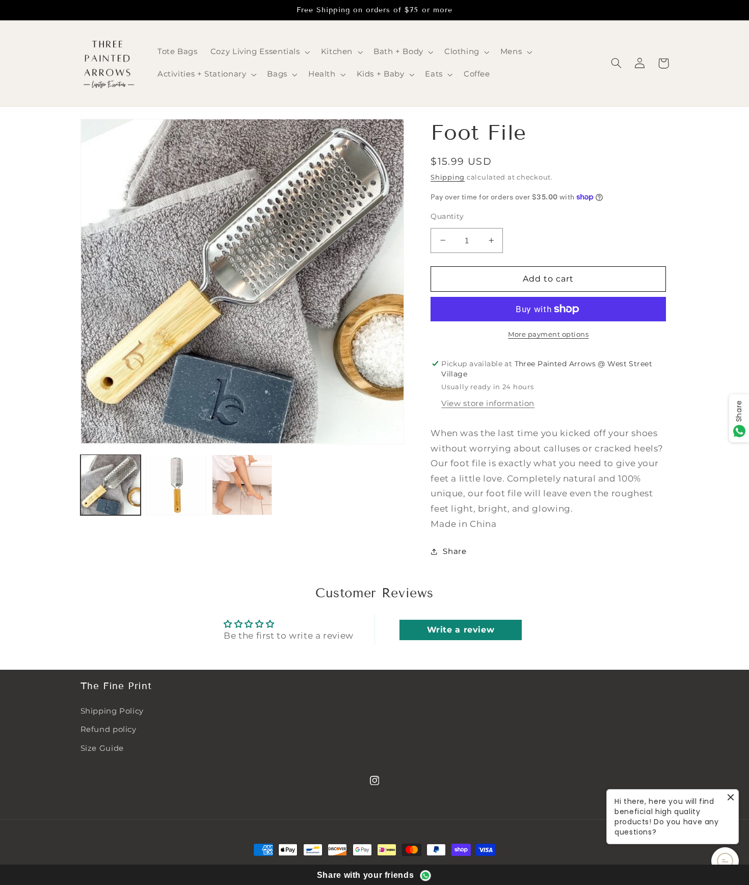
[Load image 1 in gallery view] (111, 484)
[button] (259, 52)
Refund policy (109, 729)
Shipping (448, 177)
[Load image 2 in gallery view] (176, 484)
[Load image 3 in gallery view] (242, 484)
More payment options (548, 334)
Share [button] (454, 551)
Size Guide (102, 748)
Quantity (447, 216)
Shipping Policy (112, 711)
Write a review (461, 630)
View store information (487, 403)
